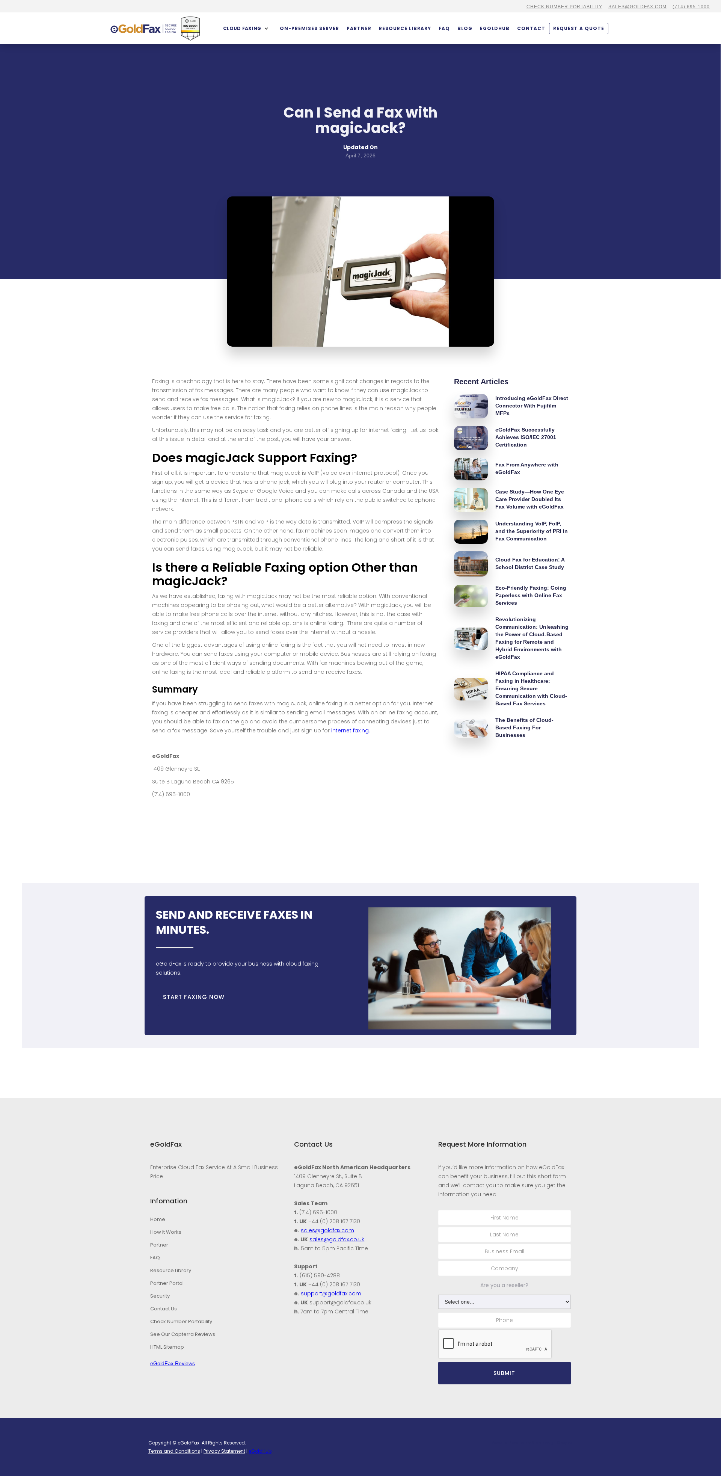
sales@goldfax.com (637, 6)
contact (531, 28)
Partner (159, 1244)
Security (160, 1295)
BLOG (464, 28)
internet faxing (350, 730)
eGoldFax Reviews (172, 1363)
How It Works (165, 1232)
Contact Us (163, 1308)
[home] (143, 28)
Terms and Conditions (174, 1451)
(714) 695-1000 (691, 6)
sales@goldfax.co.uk (336, 1239)
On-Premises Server (309, 28)
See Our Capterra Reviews (182, 1334)
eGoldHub (495, 28)
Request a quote (578, 28)
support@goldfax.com (331, 1293)
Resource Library (405, 28)
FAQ (444, 28)
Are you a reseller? (504, 1285)
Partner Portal (167, 1283)
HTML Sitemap (167, 1347)
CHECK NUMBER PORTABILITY (564, 6)
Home (157, 1219)
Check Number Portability (181, 1321)
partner (359, 28)
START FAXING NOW (194, 997)
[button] (246, 29)
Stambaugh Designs (552, 1443)
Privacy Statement (224, 1451)
